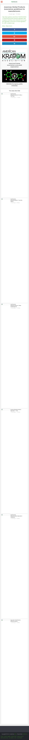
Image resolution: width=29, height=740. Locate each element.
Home (2, 736)
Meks (15, 734)
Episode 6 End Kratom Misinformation (16, 620)
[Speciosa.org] (14, 1)
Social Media (19, 737)
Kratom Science (20, 736)
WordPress (24, 734)
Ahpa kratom (9, 26)
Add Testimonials (4, 737)
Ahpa (4, 26)
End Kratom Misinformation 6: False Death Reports (16, 305)
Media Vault (13, 736)
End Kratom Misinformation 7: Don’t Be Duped (16, 200)
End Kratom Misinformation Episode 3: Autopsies (16, 516)
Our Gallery (11, 737)
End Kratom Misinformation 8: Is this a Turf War (16, 95)
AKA (15, 737)
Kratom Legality (7, 736)
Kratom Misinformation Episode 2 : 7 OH (16, 410)
